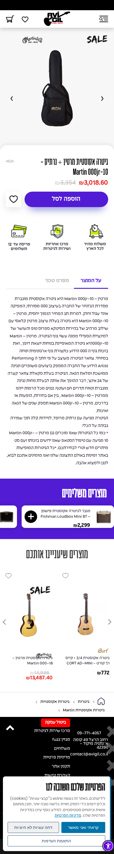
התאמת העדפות (56, 841)
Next (12, 98)
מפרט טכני (57, 280)
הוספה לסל (66, 199)
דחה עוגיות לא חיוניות (33, 827)
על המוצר (91, 280)
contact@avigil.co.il (89, 754)
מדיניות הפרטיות (68, 815)
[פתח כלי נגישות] (108, 846)
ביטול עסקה (55, 722)
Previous (102, 98)
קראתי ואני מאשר (83, 827)
